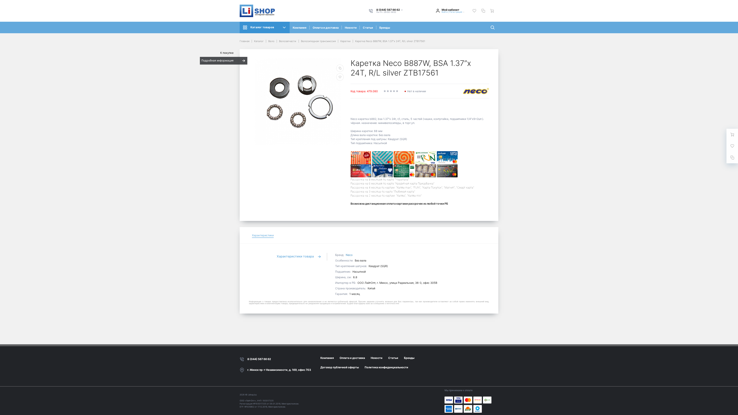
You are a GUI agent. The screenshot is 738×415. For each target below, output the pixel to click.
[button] (389, 9)
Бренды (384, 27)
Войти (445, 12)
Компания (300, 27)
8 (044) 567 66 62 (259, 359)
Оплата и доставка (326, 27)
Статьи (368, 27)
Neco (349, 254)
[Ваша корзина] (492, 11)
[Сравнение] (483, 11)
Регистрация (455, 12)
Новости (351, 27)
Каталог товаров (262, 27)
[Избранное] (474, 11)
